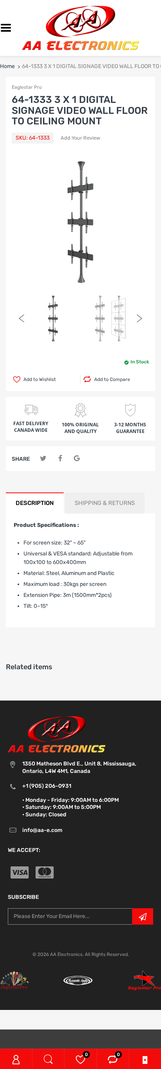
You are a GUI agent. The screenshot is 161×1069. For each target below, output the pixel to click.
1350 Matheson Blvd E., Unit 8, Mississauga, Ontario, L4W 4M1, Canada (79, 767)
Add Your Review (80, 138)
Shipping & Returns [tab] (105, 503)
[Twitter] (43, 458)
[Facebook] (60, 458)
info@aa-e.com (42, 830)
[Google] (77, 458)
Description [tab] (35, 503)
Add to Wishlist (39, 379)
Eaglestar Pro (27, 87)
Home (7, 66)
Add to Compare (112, 379)
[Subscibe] (142, 916)
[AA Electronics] (80, 27)
